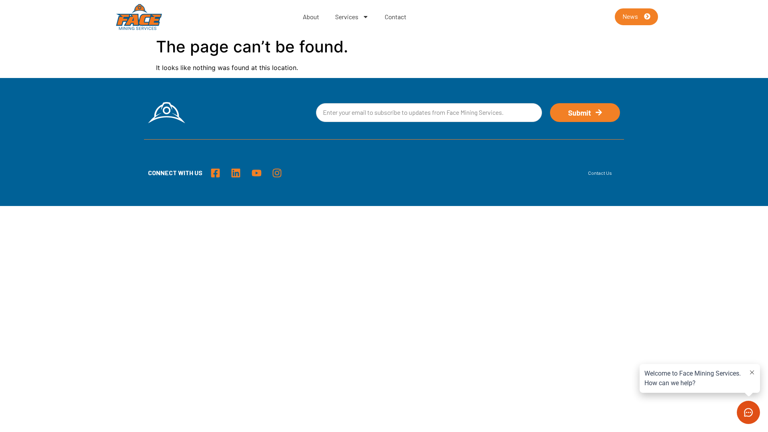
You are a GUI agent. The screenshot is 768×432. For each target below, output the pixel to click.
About (311, 16)
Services (346, 16)
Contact (395, 16)
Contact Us (600, 173)
